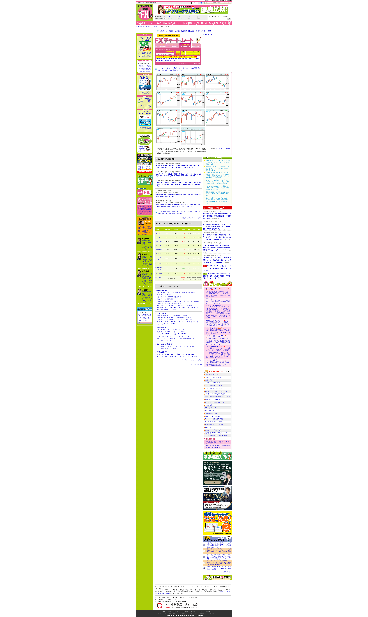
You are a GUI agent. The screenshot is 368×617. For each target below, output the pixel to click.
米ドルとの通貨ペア (162, 290)
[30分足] (197, 52)
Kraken (228, 148)
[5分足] (183, 52)
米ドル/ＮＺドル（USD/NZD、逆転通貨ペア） (170, 303)
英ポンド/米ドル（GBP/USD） (165, 299)
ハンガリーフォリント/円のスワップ (216, 391)
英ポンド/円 (159, 241)
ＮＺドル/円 (159, 249)
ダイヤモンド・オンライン (175, 613)
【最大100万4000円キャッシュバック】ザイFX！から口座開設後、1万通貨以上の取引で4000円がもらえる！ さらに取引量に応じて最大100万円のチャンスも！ (218, 330)
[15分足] (192, 52)
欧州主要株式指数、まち (145, 68)
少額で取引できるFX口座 (213, 399)
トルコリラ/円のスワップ (213, 383)
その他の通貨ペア (161, 352)
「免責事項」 (220, 591)
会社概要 (169, 611)
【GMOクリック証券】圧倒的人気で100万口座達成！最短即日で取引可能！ (185, 31)
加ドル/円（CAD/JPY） (180, 334)
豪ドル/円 (158, 245)
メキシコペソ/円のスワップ (213, 385)
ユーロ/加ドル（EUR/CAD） (184, 319)
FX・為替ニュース (210, 408)
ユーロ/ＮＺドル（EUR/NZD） (165, 319)
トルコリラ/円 (158, 263)
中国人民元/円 (158, 273)
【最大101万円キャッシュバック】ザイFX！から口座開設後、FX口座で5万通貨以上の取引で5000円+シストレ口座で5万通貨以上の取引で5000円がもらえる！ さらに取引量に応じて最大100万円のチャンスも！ (218, 340)
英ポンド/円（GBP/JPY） (164, 332)
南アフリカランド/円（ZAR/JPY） (166, 338)
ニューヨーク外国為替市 (145, 66)
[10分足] (187, 52)
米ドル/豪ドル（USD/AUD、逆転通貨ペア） (169, 301)
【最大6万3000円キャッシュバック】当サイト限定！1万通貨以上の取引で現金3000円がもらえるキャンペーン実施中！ (218, 301)
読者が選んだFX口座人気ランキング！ (217, 433)
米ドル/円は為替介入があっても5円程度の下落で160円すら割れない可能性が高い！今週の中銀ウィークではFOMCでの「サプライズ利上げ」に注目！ (147, 296)
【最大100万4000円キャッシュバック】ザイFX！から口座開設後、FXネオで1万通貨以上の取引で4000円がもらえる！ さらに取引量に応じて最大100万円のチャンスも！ (218, 323)
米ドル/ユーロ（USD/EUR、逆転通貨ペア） (185, 292)
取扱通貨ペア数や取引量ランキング (216, 402)
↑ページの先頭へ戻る (196, 364)
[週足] (192, 54)
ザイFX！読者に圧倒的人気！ (145, 77)
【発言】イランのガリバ (145, 65)
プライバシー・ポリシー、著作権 (181, 611)
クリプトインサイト (204, 613)
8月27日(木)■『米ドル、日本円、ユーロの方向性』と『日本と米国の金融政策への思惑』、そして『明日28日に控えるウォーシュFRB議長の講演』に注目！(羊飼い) (219, 545)
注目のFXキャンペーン (212, 374)
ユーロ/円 (158, 237)
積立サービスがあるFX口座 (213, 416)
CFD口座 (208, 427)
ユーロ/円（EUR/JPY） (163, 315)
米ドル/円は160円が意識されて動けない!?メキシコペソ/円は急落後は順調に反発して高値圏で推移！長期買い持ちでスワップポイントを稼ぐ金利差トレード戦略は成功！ (145, 230)
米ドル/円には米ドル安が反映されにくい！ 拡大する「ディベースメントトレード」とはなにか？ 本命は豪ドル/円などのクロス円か (147, 245)
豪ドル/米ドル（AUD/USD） (192, 301)
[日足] (187, 54)
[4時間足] (183, 54)
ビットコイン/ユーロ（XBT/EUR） (166, 324)
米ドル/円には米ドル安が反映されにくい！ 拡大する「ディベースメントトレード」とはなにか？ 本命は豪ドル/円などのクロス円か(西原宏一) (219, 551)
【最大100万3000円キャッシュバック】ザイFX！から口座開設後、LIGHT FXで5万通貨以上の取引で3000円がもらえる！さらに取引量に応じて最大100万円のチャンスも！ (218, 362)
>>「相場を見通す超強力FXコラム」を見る (190, 218)
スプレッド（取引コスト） (213, 377)
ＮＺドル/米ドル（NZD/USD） (165, 305)
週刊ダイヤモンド (186, 613)
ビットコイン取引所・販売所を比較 (216, 435)
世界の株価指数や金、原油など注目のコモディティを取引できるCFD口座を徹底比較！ (217, 193)
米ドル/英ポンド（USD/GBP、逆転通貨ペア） (170, 297)
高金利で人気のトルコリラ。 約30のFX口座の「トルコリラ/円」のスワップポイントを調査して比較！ (218, 162)
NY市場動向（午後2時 (144, 71)
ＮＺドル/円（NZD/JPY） (164, 334)
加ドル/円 (158, 253)
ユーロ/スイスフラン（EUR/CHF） (166, 322)
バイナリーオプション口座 (213, 430)
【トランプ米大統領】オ (145, 69)
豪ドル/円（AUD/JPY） (180, 332)
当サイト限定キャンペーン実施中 (145, 99)
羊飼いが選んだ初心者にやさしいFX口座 (217, 396)
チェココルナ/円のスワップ (213, 388)
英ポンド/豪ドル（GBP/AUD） (165, 354)
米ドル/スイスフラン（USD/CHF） (166, 307)
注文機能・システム (211, 413)
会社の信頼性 (209, 405)
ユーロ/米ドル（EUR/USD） (165, 295)
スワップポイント (210, 380)
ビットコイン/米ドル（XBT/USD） (166, 309)
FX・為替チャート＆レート (153, 27)
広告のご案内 (207, 611)
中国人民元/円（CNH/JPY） (186, 338)
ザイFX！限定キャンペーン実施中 (145, 112)
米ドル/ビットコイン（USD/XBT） (188, 307)
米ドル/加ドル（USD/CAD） (184, 305)
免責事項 (163, 611)
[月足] (197, 54)
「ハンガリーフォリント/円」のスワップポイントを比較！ (145, 38)
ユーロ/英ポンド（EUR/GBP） (165, 317)
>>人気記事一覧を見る (226, 572)
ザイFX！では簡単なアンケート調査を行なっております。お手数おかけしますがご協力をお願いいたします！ (218, 187)
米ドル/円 (158, 233)
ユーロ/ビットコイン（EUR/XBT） (188, 322)
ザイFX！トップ (140, 27)
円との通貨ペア (161, 327)
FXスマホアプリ (210, 410)
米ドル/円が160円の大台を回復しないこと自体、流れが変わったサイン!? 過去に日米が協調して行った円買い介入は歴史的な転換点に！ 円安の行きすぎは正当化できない (147, 279)
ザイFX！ (212, 613)
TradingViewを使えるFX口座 (214, 419)
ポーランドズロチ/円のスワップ (215, 394)
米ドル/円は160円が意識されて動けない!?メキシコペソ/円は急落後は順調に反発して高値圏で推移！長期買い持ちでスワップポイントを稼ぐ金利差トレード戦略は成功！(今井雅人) (219, 557)
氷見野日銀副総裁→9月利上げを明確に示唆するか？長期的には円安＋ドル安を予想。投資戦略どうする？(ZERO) (219, 568)
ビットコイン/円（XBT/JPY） (165, 340)
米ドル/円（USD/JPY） (163, 292)
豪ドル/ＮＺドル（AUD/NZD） (188, 356)
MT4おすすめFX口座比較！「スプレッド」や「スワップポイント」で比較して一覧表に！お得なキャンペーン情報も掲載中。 (218, 181)
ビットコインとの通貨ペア (164, 344)
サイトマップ (193, 611)
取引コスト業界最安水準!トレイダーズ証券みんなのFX (144, 129)
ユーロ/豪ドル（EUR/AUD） (185, 317)
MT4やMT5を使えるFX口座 (213, 421)
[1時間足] (178, 54)
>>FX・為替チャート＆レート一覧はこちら (188, 63)
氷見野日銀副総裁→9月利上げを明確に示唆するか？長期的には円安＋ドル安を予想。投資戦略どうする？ (145, 317)
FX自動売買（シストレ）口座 (214, 424)
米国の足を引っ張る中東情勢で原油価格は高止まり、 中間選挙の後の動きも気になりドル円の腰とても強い (144, 210)
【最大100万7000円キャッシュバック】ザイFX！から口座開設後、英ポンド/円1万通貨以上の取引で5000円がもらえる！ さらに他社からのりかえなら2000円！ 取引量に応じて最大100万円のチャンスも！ (218, 292)
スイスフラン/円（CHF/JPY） (165, 336)
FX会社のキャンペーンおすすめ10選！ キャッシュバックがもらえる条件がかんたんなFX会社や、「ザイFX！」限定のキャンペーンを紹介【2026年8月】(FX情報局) (219, 563)
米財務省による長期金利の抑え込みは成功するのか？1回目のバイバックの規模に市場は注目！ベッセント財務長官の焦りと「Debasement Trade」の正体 (147, 261)
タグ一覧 (200, 611)
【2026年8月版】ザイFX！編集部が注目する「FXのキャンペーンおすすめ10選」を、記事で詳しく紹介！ (218, 168)
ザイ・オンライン (195, 613)
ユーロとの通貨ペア (162, 313)
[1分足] (178, 52)
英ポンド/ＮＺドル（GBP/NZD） (186, 354)
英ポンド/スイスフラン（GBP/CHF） (167, 356)
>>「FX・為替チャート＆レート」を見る (190, 360)
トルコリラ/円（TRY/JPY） (184, 336)
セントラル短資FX (220, 148)
